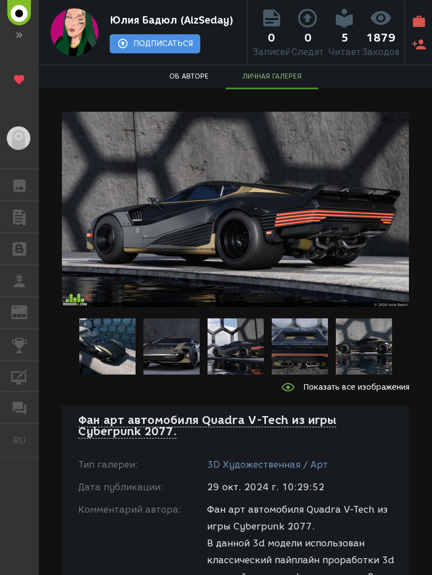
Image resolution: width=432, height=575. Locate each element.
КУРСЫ (19, 376)
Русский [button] (26, 440)
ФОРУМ (19, 407)
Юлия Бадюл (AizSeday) (171, 20)
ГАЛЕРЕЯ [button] (19, 184)
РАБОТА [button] (19, 280)
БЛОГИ (19, 248)
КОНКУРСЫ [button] (19, 344)
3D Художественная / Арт (267, 464)
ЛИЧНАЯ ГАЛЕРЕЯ (272, 76)
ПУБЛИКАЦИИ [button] (19, 216)
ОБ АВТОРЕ (189, 76)
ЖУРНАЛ (26, 311)
